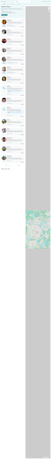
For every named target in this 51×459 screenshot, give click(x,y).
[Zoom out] (49, 9)
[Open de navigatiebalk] (49, 1)
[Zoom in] (49, 7)
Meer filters (19, 4)
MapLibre (44, 457)
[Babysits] (3, 1)
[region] (38, 232)
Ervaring (8, 4)
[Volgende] (19, 165)
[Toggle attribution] (49, 457)
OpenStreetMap (47, 457)
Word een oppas (44, 1)
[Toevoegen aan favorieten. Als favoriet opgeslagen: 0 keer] (23, 30)
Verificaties (13, 4)
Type (3, 4)
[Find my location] (49, 11)
